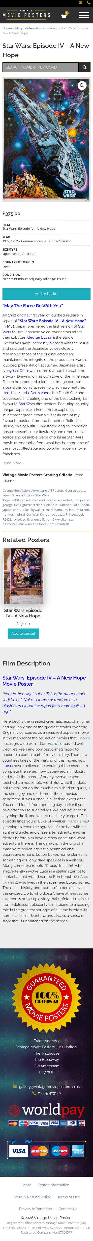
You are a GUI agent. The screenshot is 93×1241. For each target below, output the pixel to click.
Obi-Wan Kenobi (38, 514)
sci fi (26, 519)
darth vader (48, 500)
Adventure (39, 490)
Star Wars (42, 495)
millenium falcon (77, 509)
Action (25, 490)
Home (7, 28)
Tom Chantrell (58, 524)
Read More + (13, 463)
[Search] (85, 67)
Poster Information (53, 1185)
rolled (17, 519)
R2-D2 (6, 519)
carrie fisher (29, 500)
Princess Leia (75, 514)
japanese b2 (11, 509)
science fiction (41, 519)
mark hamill (54, 509)
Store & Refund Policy (32, 1197)
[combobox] (40, 67)
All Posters (56, 490)
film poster (82, 500)
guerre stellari (32, 505)
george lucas (11, 505)
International (35, 28)
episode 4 (65, 500)
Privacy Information (35, 1209)
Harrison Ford (69, 505)
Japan (53, 28)
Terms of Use (68, 1197)
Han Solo (50, 505)
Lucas (7, 766)
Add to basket (23, 633)
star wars (25, 524)
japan (85, 505)
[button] (82, 85)
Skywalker (60, 519)
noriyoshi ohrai (13, 514)
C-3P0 (14, 500)
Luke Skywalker (33, 509)
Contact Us (68, 1209)
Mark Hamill (77, 821)
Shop (19, 28)
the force (39, 524)
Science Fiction (23, 495)
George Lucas (75, 490)
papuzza (58, 514)
